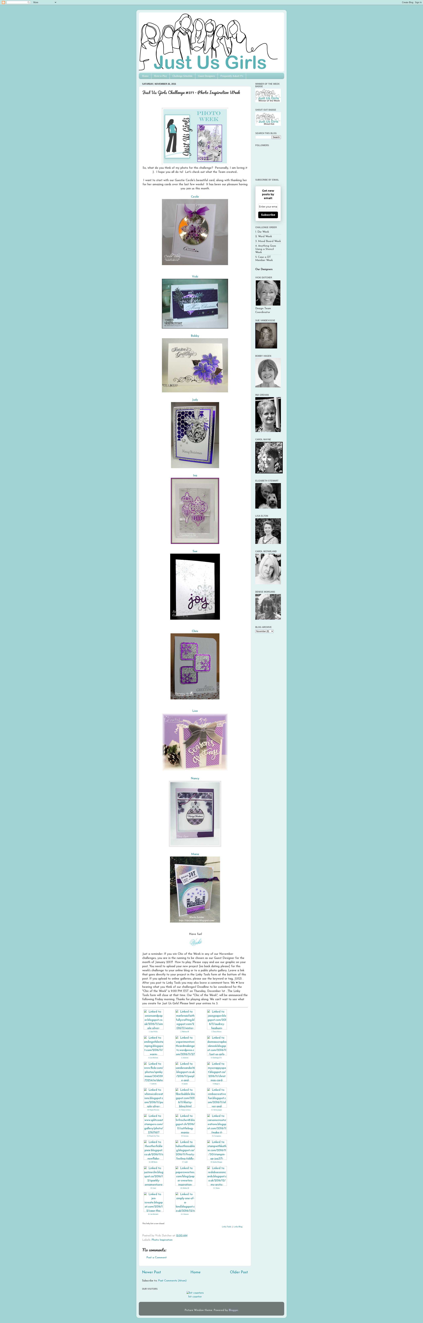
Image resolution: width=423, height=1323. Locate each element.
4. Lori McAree (153, 1058)
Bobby (195, 336)
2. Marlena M (185, 1031)
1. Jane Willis (153, 1031)
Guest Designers (206, 76)
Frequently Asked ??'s (231, 76)
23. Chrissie (185, 1214)
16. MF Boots (153, 1162)
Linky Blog (238, 1227)
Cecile (195, 196)
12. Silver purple (216, 1110)
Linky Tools (226, 1227)
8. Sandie (185, 1084)
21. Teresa (216, 1188)
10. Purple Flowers (153, 1110)
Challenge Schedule (182, 76)
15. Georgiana (216, 1136)
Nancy (195, 778)
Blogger (233, 1310)
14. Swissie (184, 1136)
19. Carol (153, 1188)
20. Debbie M (184, 1188)
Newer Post (151, 1272)
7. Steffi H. (153, 1084)
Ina (195, 475)
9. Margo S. (216, 1084)
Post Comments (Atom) (172, 1280)
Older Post (239, 1272)
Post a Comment (156, 1257)
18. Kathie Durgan (216, 1162)
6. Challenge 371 (216, 1058)
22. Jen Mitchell (153, 1214)
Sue (195, 551)
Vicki (195, 276)
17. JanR (185, 1162)
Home (145, 76)
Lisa (195, 711)
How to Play (160, 76)
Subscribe (268, 214)
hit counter (195, 1296)
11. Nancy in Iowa (185, 1110)
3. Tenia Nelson (216, 1031)
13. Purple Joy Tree (153, 1136)
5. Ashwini (184, 1058)
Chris (195, 631)
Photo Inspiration (162, 1240)
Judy (195, 399)
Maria (195, 854)
